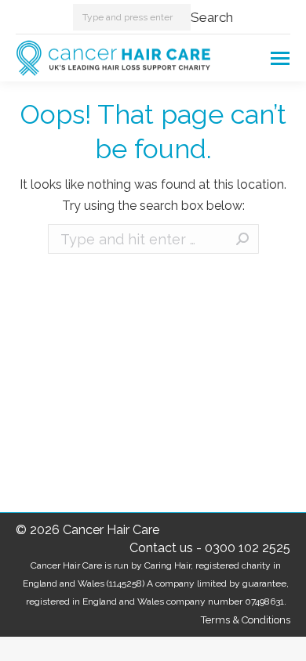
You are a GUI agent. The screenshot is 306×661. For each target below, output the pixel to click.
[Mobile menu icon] (280, 58)
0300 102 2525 (247, 547)
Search (212, 17)
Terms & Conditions (245, 620)
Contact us (161, 547)
